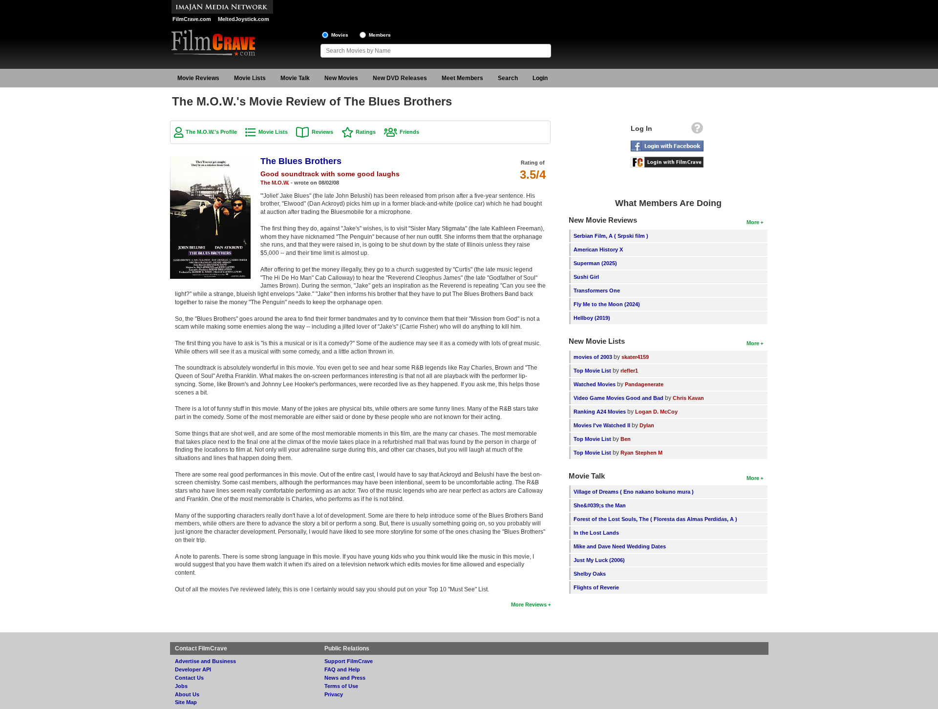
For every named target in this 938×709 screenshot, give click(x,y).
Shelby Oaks (590, 574)
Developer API (193, 669)
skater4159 (635, 357)
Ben (625, 439)
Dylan (647, 425)
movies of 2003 (593, 357)
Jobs (181, 686)
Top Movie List (592, 371)
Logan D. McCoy (656, 412)
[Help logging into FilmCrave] (697, 130)
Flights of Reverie (596, 587)
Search (508, 78)
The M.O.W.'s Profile (211, 132)
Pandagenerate (644, 384)
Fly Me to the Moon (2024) (607, 304)
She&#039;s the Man (600, 505)
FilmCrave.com (191, 19)
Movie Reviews (198, 78)
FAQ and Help (342, 669)
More (752, 222)
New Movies (341, 78)
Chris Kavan (688, 398)
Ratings (366, 132)
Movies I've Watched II (602, 425)
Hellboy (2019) (592, 318)
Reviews (322, 132)
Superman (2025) (595, 263)
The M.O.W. (274, 183)
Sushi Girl (586, 277)
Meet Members (462, 78)
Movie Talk (295, 78)
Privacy (333, 694)
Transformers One (597, 290)
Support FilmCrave (348, 661)
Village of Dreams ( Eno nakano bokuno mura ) (634, 492)
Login (540, 78)
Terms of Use (341, 686)
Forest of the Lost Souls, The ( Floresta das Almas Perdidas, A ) (655, 519)
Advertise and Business (205, 661)
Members (380, 35)
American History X (598, 249)
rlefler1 (629, 371)
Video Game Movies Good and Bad (618, 398)
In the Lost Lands (596, 533)
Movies (339, 35)
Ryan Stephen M (641, 453)
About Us (187, 694)
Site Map (186, 702)
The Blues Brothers (300, 161)
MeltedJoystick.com (243, 19)
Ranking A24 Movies (600, 412)
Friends (409, 132)
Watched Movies (595, 384)
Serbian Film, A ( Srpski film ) (611, 236)
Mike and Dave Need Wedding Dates (620, 546)
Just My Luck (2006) (599, 560)
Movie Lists (250, 78)
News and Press (344, 678)
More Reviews (529, 604)
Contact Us (189, 678)
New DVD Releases (400, 78)
